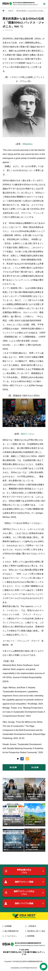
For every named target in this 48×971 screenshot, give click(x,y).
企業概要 (8, 926)
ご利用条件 (31, 926)
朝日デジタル (27, 434)
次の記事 (35, 767)
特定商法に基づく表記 (36, 931)
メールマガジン (10, 936)
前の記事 (13, 767)
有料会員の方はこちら (24, 871)
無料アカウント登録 (24, 882)
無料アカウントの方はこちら (24, 892)
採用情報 (30, 936)
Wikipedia (27, 144)
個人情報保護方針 (11, 931)
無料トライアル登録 (24, 903)
